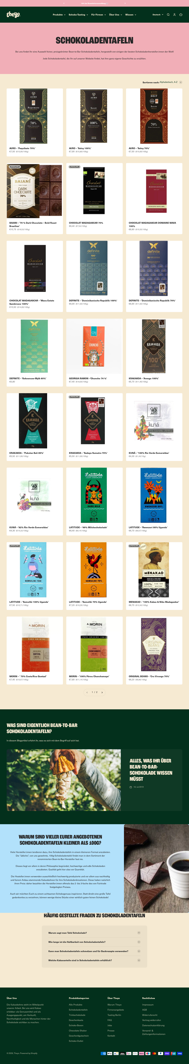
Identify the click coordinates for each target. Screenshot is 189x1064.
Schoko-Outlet (76, 1041)
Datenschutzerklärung (153, 1026)
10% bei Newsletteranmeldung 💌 (94, 3)
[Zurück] (63, 3)
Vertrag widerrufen (151, 1020)
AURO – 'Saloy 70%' (139, 148)
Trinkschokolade (77, 1015)
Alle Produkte (75, 1005)
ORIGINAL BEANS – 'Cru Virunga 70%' (149, 676)
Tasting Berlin (114, 1015)
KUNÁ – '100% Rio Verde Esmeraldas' (149, 452)
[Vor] (125, 3)
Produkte (58, 14)
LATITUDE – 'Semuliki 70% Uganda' (88, 601)
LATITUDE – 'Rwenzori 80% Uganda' (148, 527)
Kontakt (111, 1036)
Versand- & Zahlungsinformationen (153, 1033)
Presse (111, 1031)
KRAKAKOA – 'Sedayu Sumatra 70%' (88, 452)
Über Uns (114, 14)
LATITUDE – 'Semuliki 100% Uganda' (29, 601)
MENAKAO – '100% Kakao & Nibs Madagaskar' (154, 601)
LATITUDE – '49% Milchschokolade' (88, 527)
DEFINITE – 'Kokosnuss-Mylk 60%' (27, 378)
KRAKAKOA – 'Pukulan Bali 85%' (26, 452)
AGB (144, 1010)
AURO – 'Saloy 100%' (80, 148)
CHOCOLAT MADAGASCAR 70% (86, 222)
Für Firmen (97, 14)
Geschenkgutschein (79, 1036)
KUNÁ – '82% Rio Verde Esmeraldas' (28, 527)
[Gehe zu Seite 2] (102, 692)
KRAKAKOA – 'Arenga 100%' (144, 378)
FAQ (110, 1020)
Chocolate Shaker (78, 1031)
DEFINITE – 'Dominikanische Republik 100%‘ (93, 300)
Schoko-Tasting (77, 14)
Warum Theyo (114, 1005)
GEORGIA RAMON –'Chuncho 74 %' (88, 378)
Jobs (110, 1026)
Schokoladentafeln (78, 1010)
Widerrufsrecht (149, 1015)
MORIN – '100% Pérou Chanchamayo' (89, 676)
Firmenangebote (116, 1010)
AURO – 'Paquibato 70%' (22, 148)
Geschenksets (76, 1020)
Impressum (148, 1005)
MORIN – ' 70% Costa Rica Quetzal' (27, 676)
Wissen (129, 14)
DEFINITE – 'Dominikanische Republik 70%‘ (152, 300)
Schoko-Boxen (76, 1026)
